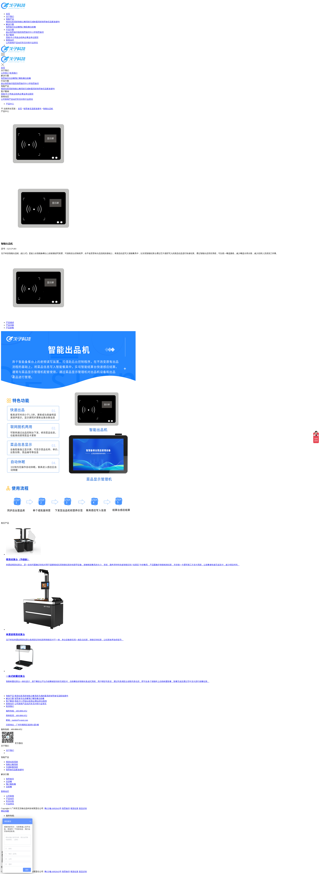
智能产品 (10, 19)
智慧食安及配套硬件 (51, 22)
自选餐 (17, 27)
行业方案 (10, 30)
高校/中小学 (11, 37)
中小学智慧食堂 (37, 32)
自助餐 (33, 27)
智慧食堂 (10, 27)
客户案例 (10, 35)
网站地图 (5, 811)
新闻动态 (10, 40)
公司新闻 (10, 43)
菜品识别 (83, 808)
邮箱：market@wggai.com (17, 720)
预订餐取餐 (25, 27)
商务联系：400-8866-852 (16, 715)
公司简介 (5, 73)
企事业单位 (29, 37)
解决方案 (10, 24)
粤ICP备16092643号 (52, 808)
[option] (159, 144)
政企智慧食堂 (12, 32)
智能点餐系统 (24, 22)
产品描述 (10, 322)
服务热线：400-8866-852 (16, 711)
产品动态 (18, 43)
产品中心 (10, 104)
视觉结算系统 (12, 22)
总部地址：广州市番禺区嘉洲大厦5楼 (22, 725)
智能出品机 (48, 109)
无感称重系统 (36, 22)
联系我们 (13, 73)
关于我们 (10, 16)
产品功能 (10, 325)
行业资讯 (34, 43)
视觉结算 (74, 808)
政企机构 (20, 37)
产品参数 (10, 328)
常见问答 (26, 43)
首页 (8, 14)
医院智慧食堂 (24, 32)
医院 (36, 37)
